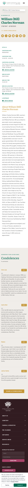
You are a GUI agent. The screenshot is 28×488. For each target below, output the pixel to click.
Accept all (20, 485)
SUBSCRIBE (13, 460)
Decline (7, 485)
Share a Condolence (14, 391)
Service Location (8, 70)
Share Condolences (8, 31)
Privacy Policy (14, 481)
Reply (24, 270)
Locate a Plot (9, 470)
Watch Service (7, 101)
